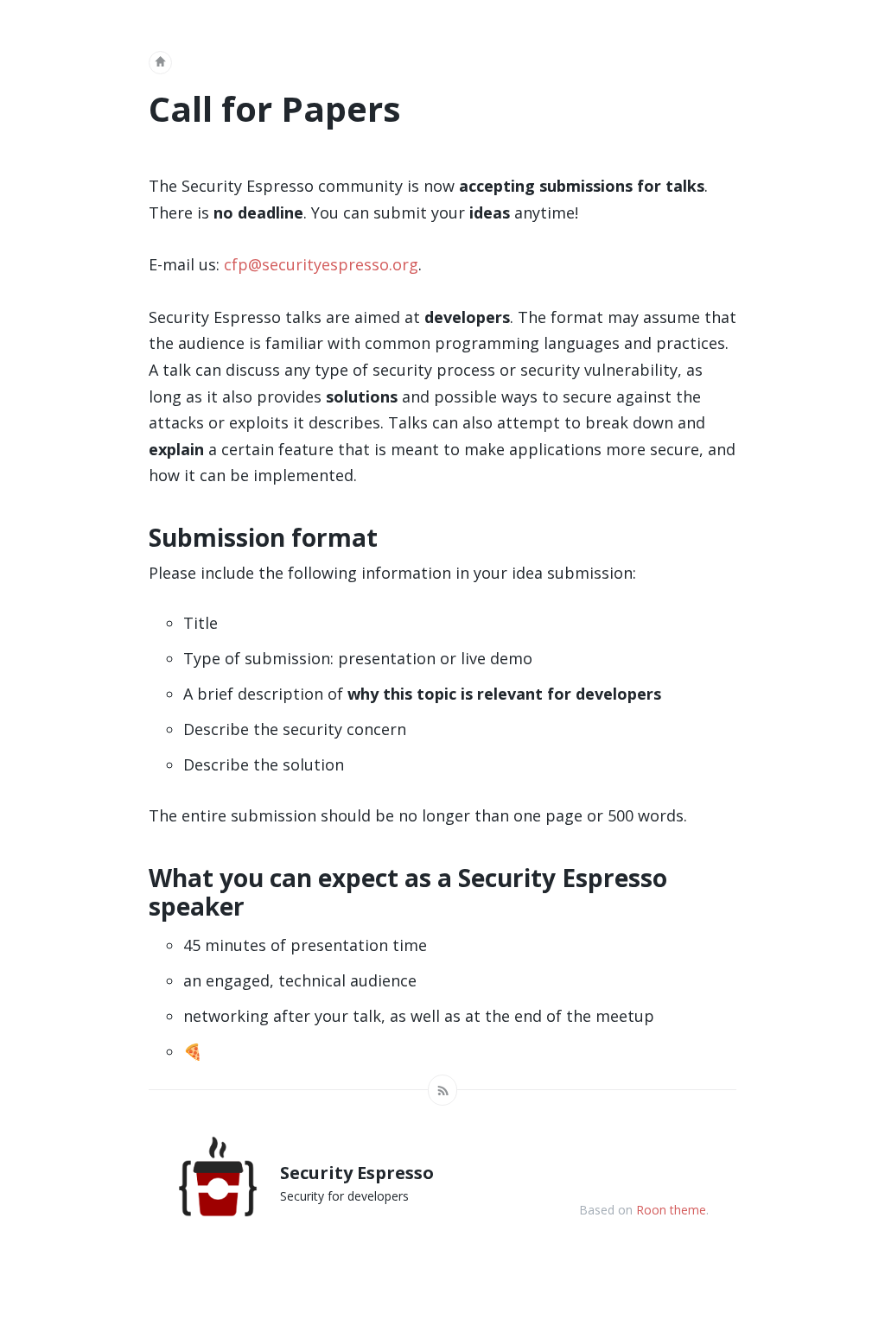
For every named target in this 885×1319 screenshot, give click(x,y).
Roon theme (671, 1210)
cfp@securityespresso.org (321, 264)
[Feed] (442, 1090)
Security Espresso (357, 1172)
